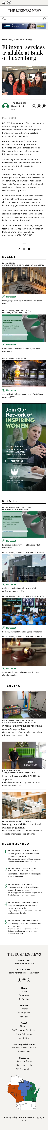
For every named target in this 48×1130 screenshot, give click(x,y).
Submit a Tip (24, 1012)
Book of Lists (24, 1051)
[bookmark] (44, 106)
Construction (23, 311)
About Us (24, 1026)
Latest (24, 991)
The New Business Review (24, 1047)
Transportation (30, 902)
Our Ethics (24, 1038)
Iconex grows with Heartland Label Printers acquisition (21, 826)
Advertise (24, 1016)
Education (21, 358)
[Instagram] (28, 980)
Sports (41, 553)
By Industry (24, 995)
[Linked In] (24, 980)
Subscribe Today (24, 1061)
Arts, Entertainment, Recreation (19, 265)
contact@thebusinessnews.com (24, 972)
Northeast (6, 39)
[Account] (4, 2)
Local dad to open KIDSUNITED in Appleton (21, 777)
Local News (8, 263)
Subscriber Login (24, 1065)
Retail (41, 265)
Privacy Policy (10, 1117)
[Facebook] (19, 980)
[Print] (39, 106)
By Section (24, 999)
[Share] (34, 106)
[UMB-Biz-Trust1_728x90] (24, 26)
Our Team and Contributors (24, 1030)
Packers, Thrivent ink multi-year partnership (22, 631)
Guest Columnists (24, 1034)
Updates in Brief (24, 720)
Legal (27, 313)
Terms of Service (26, 1117)
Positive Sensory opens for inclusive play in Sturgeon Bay (22, 727)
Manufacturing (24, 821)
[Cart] (9, 2)
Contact (24, 1008)
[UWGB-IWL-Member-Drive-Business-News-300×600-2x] (24, 490)
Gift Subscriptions (24, 1069)
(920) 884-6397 (24, 969)
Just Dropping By (11, 771)
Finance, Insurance (23, 39)
